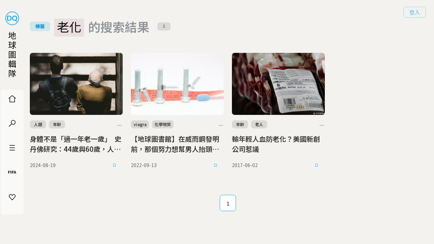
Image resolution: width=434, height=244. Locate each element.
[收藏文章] (114, 165)
